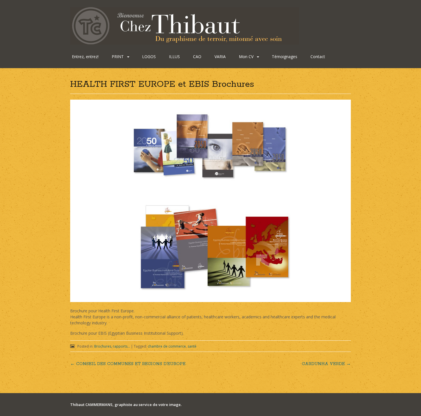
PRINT (118, 56)
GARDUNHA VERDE (326, 363)
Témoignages (284, 56)
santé (192, 346)
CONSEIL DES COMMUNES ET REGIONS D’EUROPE (128, 363)
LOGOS (149, 56)
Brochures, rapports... (112, 346)
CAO (197, 56)
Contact (317, 56)
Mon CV (246, 56)
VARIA (220, 56)
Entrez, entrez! (85, 56)
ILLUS (174, 56)
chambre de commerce (167, 346)
